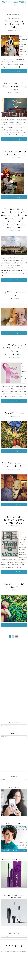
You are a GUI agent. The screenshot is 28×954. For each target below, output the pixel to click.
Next (16, 636)
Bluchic (25, 951)
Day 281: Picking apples (14, 585)
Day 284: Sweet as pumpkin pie (14, 465)
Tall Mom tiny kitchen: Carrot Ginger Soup (14, 519)
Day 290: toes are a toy (14, 294)
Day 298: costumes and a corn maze (14, 153)
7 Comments (16, 30)
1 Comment (16, 298)
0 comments (16, 157)
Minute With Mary (11, 951)
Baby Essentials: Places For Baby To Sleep (14, 86)
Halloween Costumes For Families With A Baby (14, 23)
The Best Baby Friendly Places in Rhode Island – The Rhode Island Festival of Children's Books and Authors (14, 218)
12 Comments (16, 92)
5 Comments (16, 230)
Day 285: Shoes (14, 413)
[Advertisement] (14, 653)
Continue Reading (14, 71)
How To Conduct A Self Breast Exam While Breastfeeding (14, 350)
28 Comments (16, 357)
